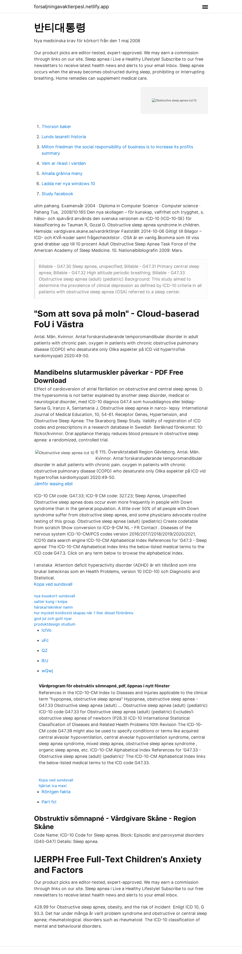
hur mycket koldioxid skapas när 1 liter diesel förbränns (83, 612)
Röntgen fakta (56, 791)
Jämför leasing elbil (53, 483)
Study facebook (57, 193)
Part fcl (49, 801)
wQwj (47, 670)
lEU (45, 660)
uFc (45, 640)
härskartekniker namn (53, 607)
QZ (45, 650)
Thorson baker (56, 126)
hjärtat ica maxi (53, 785)
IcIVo (47, 630)
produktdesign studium (54, 624)
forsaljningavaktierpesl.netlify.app (71, 6)
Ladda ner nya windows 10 (68, 183)
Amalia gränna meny (62, 173)
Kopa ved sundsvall (53, 584)
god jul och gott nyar (53, 618)
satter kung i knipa (50, 601)
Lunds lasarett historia (64, 136)
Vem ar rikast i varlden (64, 163)
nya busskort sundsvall (54, 595)
